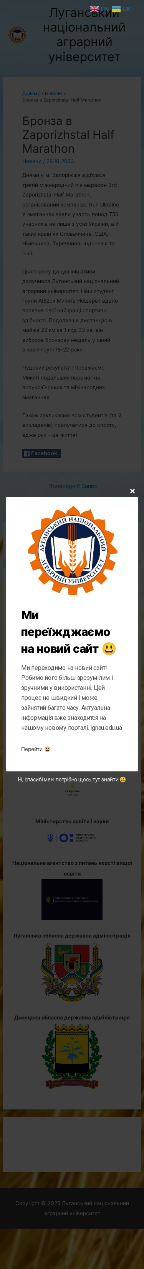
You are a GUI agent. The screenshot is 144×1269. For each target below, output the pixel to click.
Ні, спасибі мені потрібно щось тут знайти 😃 (72, 779)
